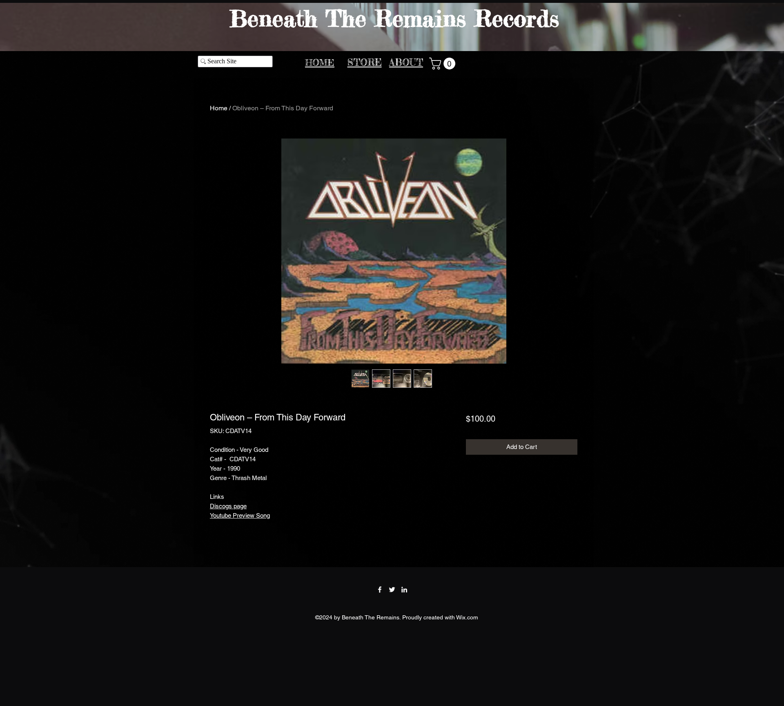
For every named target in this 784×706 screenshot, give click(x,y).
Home (218, 108)
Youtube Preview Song (240, 515)
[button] (443, 63)
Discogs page (228, 506)
